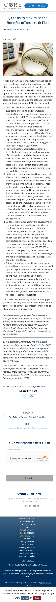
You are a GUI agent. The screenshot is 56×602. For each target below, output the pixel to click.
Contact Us (30, 561)
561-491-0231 (38, 5)
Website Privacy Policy (26, 565)
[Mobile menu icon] (53, 6)
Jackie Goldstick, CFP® (17, 29)
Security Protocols (41, 565)
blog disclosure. (38, 386)
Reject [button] (37, 598)
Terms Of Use (13, 565)
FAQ (23, 561)
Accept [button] (25, 598)
